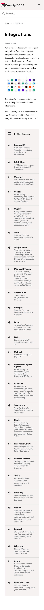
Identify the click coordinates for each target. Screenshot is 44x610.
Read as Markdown (11, 43)
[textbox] (22, 13)
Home (7, 23)
